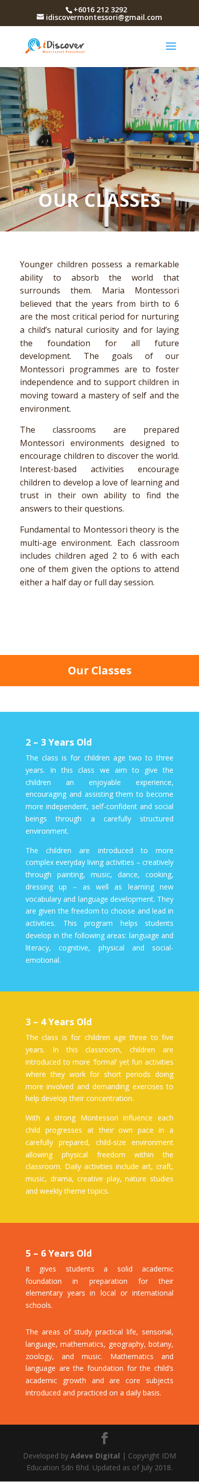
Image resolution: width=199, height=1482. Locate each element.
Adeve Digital (95, 1455)
